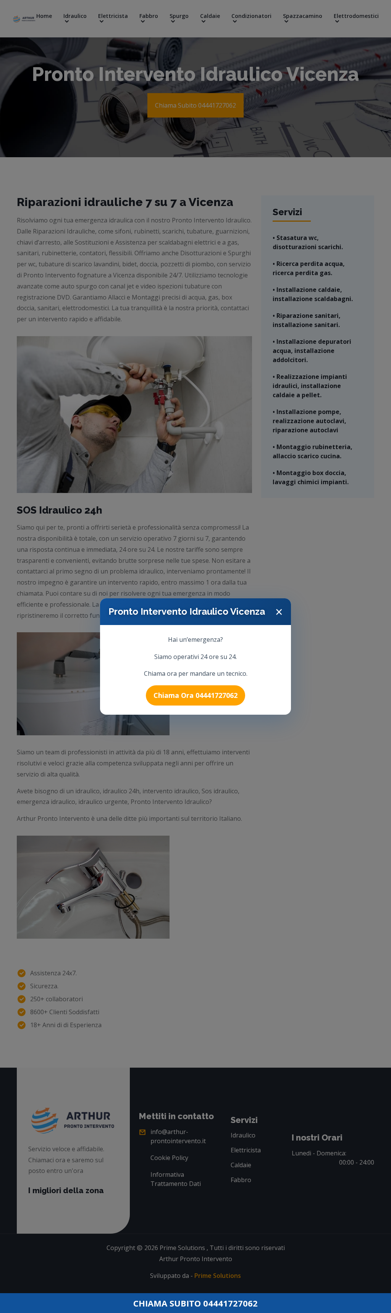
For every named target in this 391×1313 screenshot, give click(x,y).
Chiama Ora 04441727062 (195, 695)
